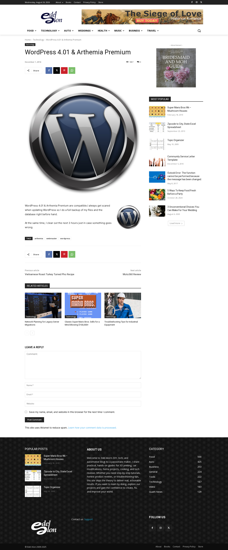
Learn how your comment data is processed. (92, 427)
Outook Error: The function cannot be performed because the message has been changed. (184, 176)
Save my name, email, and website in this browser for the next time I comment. (72, 411)
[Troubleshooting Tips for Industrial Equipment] (122, 305)
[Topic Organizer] (157, 144)
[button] (199, 31)
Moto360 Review (132, 274)
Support (88, 519)
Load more (175, 223)
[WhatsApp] (72, 70)
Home (28, 39)
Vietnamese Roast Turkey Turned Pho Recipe (49, 274)
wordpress (65, 238)
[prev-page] (27, 333)
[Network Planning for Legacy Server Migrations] (43, 305)
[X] (201, 2)
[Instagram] (196, 2)
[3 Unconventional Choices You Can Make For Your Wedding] (157, 211)
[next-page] (32, 333)
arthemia (39, 238)
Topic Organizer (175, 140)
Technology (38, 39)
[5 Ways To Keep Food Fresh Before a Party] (157, 194)
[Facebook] (192, 2)
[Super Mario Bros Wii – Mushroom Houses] (157, 111)
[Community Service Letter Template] (157, 160)
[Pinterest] (64, 70)
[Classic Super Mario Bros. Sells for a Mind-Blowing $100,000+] (83, 305)
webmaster (51, 238)
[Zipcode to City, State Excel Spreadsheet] (157, 128)
